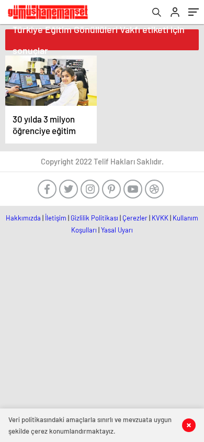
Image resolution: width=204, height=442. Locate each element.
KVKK (160, 218)
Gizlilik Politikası (94, 218)
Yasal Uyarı (117, 230)
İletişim (55, 218)
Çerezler (135, 218)
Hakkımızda (23, 218)
